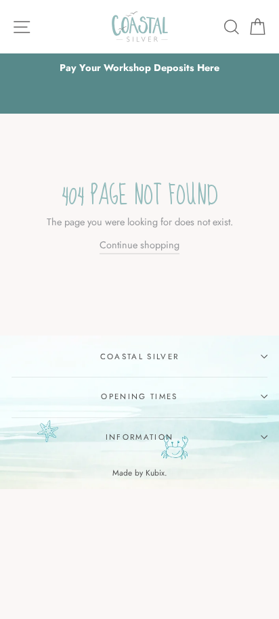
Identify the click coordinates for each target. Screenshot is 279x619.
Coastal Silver (139, 356)
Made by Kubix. (139, 472)
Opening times (139, 396)
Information (139, 437)
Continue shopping (139, 245)
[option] (139, 68)
